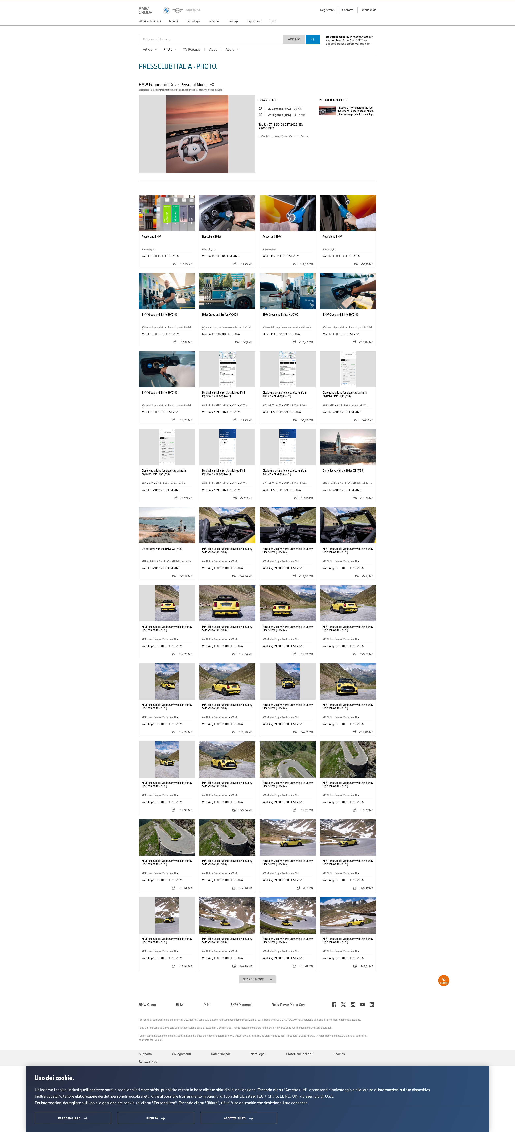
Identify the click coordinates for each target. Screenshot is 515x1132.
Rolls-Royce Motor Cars (288, 1005)
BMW (180, 1005)
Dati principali (221, 1054)
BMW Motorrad (241, 1005)
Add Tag (294, 39)
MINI (207, 1005)
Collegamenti (181, 1054)
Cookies (339, 1054)
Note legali (258, 1054)
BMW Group (147, 1005)
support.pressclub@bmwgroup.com (348, 43)
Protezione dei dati (299, 1054)
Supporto (145, 1054)
